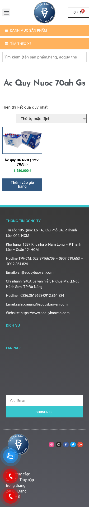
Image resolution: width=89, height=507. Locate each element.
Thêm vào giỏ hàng (22, 184)
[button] (6, 12)
